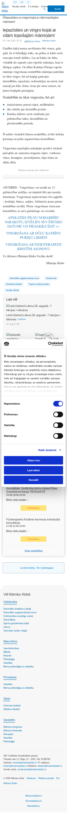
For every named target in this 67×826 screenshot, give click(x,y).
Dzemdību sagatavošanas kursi (19, 612)
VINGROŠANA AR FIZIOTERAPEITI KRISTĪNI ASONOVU (33, 246)
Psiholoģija (9, 659)
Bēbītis (6, 651)
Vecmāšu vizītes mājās (15, 630)
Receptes (8, 734)
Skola (6, 698)
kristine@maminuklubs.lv (25, 762)
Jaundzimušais (11, 648)
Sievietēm (9, 719)
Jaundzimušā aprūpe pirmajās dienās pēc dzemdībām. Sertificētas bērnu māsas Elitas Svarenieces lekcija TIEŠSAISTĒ (31, 488)
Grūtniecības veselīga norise (18, 616)
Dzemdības (9, 619)
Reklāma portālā (46, 778)
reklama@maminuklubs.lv (49, 766)
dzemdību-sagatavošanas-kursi (24, 278)
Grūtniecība (51, 278)
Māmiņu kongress (12, 726)
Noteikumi (31, 778)
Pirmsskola (9, 677)
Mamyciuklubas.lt (33, 795)
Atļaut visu (33, 460)
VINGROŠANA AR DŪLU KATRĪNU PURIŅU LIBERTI (33, 235)
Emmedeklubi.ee (34, 801)
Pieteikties (33, 508)
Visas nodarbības (34, 550)
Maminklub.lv (33, 806)
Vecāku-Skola (12, 290)
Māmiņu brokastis (12, 730)
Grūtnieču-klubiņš (14, 284)
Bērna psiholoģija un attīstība (18, 666)
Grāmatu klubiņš (12, 705)
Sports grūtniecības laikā (16, 623)
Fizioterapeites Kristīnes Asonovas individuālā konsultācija (33, 521)
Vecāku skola (19, 6)
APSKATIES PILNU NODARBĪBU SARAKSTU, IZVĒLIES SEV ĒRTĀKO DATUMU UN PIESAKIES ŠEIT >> (33, 222)
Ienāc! (57, 8)
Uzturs (6, 627)
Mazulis (7, 655)
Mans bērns (10, 641)
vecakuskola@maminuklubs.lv (32, 769)
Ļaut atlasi (33, 470)
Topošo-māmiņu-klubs (39, 284)
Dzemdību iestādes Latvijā (17, 608)
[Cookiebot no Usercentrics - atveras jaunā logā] (48, 344)
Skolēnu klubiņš (11, 709)
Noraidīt (33, 479)
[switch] (58, 414)
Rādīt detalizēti (47, 449)
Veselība (7, 662)
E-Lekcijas (33, 6)
